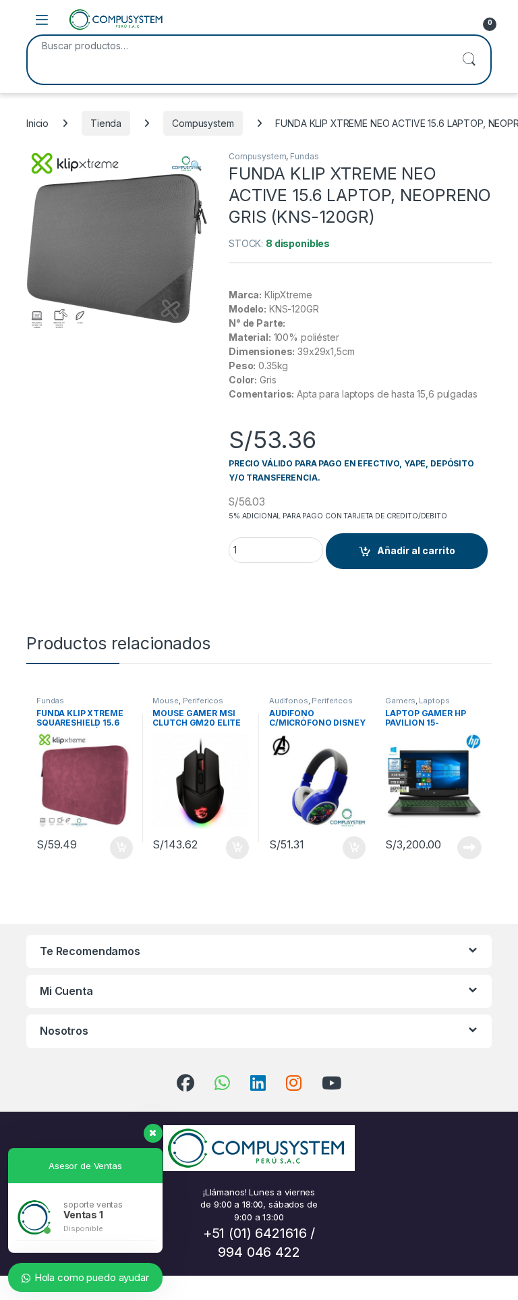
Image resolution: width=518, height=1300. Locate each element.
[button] (196, 165)
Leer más (469, 847)
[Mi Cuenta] (456, 19)
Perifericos (203, 700)
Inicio (37, 123)
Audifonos (288, 700)
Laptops (434, 700)
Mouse (165, 700)
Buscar (468, 60)
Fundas (304, 156)
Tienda (105, 123)
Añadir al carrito (416, 550)
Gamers (400, 700)
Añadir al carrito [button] (118, 847)
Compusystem (202, 123)
